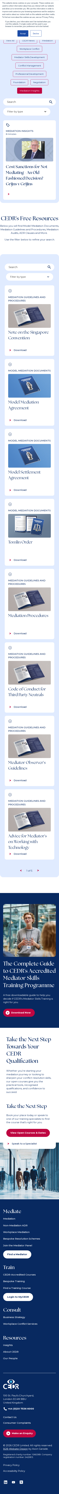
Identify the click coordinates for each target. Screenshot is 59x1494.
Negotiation (39, 82)
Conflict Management (29, 65)
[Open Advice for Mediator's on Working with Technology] (29, 824)
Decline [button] (36, 33)
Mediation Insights (29, 90)
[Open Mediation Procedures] (29, 604)
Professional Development (30, 74)
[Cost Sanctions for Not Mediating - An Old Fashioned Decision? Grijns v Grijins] (29, 160)
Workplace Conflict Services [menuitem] (20, 1323)
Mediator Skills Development (29, 57)
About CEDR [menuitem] (11, 1351)
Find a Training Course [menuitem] (17, 1288)
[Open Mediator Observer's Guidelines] (29, 751)
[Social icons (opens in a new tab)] (5, 1482)
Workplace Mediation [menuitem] (16, 1232)
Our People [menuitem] (10, 1358)
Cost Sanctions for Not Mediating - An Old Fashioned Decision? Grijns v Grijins (26, 175)
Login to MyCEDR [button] (18, 1297)
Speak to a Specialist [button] (24, 1143)
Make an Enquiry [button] (22, 1433)
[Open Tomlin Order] (29, 532)
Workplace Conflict (29, 49)
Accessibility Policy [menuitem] (14, 1470)
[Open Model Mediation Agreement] (29, 392)
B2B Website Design (15, 1448)
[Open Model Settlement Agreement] (29, 462)
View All (10, 40)
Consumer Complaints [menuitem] (17, 1422)
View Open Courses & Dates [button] (28, 1132)
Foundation (19, 82)
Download (20, 350)
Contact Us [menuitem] (10, 1417)
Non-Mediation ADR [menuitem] (15, 1225)
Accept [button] (23, 33)
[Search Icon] (51, 102)
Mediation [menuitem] (9, 1218)
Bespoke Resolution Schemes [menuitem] (21, 1238)
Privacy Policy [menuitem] (11, 1465)
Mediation (47, 40)
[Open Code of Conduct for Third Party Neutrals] (29, 677)
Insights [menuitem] (8, 1345)
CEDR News (28, 40)
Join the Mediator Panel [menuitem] (17, 1245)
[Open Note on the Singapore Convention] (29, 320)
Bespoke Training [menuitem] (14, 1281)
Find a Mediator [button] (17, 1254)
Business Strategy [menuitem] (14, 1317)
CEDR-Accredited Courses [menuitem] (19, 1274)
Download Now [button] (21, 1012)
